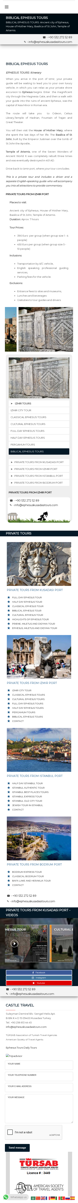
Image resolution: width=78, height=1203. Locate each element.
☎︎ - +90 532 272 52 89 (57, 37)
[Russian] (67, 1197)
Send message (17, 1147)
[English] (43, 1197)
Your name (14, 1064)
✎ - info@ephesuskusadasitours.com (48, 42)
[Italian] (57, 1197)
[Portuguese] (62, 1197)
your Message (16, 1097)
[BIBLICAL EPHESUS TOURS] (39, 329)
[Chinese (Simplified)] (38, 1197)
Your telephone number (22, 1075)
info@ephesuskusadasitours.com (26, 1026)
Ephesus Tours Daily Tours (21, 1047)
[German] (53, 1197)
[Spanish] (72, 1197)
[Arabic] (33, 1197)
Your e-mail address (19, 1086)
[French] (48, 1197)
